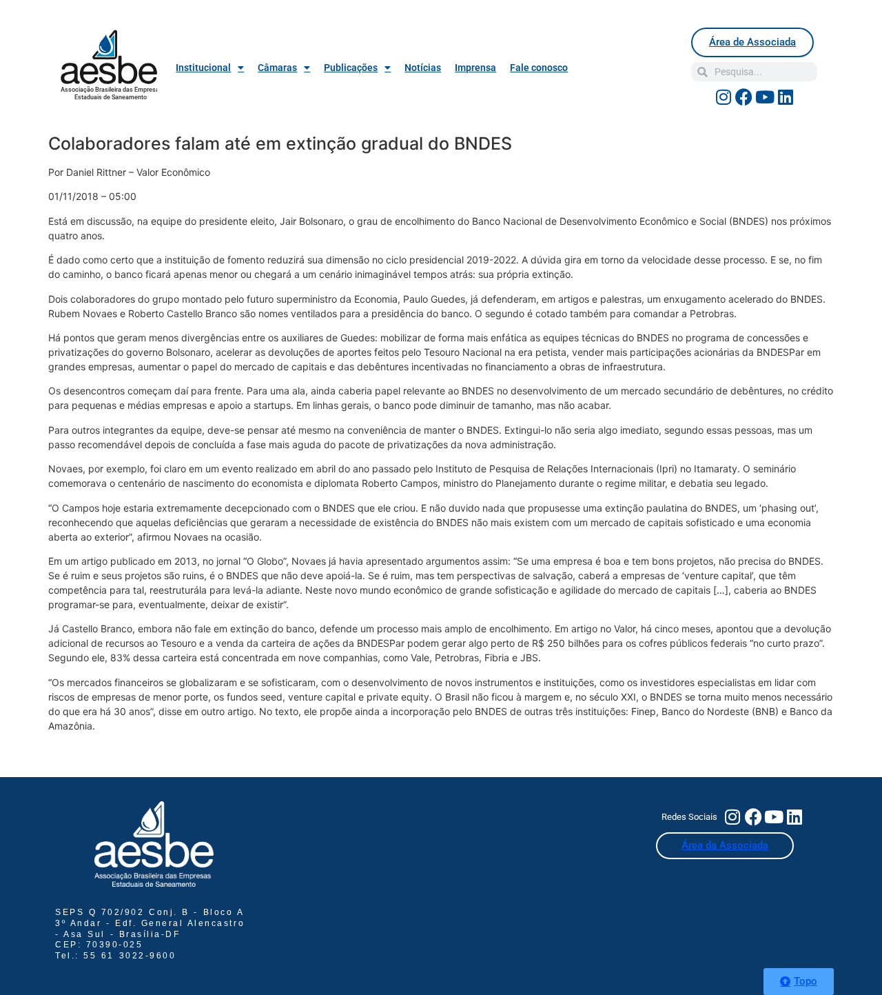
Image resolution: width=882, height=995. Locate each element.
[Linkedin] (785, 96)
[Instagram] (723, 96)
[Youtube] (765, 96)
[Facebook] (744, 96)
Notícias (422, 67)
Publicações (351, 67)
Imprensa (475, 67)
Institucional (203, 67)
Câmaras (277, 67)
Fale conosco (539, 67)
